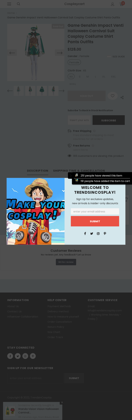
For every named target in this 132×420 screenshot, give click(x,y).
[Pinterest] (104, 233)
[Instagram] (98, 233)
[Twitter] (91, 233)
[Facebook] (85, 233)
